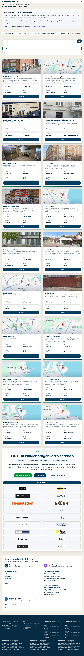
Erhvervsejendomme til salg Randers (12, 643)
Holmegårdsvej (9, 581)
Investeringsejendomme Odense (38, 649)
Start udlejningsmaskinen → (59, 475)
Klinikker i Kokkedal (49, 583)
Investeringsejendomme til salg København (69, 643)
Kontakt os (25, 628)
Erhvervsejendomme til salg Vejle (39, 646)
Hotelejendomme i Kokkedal (52, 587)
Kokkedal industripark (11, 571)
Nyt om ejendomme (28, 627)
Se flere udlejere (42, 482)
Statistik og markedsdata (12, 604)
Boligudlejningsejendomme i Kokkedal (55, 590)
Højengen (7, 583)
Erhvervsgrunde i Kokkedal (51, 592)
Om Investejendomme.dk (29, 625)
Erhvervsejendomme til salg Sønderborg (13, 647)
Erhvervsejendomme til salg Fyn (10, 644)
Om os (6, 607)
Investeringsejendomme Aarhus (10, 649)
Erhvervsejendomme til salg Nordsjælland (69, 646)
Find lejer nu (40, 475)
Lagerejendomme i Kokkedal (52, 576)
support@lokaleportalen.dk (9, 626)
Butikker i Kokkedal (49, 573)
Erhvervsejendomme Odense (66, 644)
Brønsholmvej (8, 578)
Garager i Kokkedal (49, 594)
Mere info (21, 96)
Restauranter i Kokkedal (51, 580)
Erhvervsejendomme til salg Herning (11, 646)
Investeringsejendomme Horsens (39, 644)
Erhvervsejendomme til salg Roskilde (40, 647)
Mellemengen (8, 576)
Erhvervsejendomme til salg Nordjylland (68, 649)
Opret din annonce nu (23, 475)
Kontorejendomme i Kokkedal (52, 571)
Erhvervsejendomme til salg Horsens (40, 643)
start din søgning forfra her (36, 26)
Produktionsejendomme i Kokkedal (54, 578)
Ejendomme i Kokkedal (50, 585)
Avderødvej (8, 574)
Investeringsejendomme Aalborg (66, 647)
